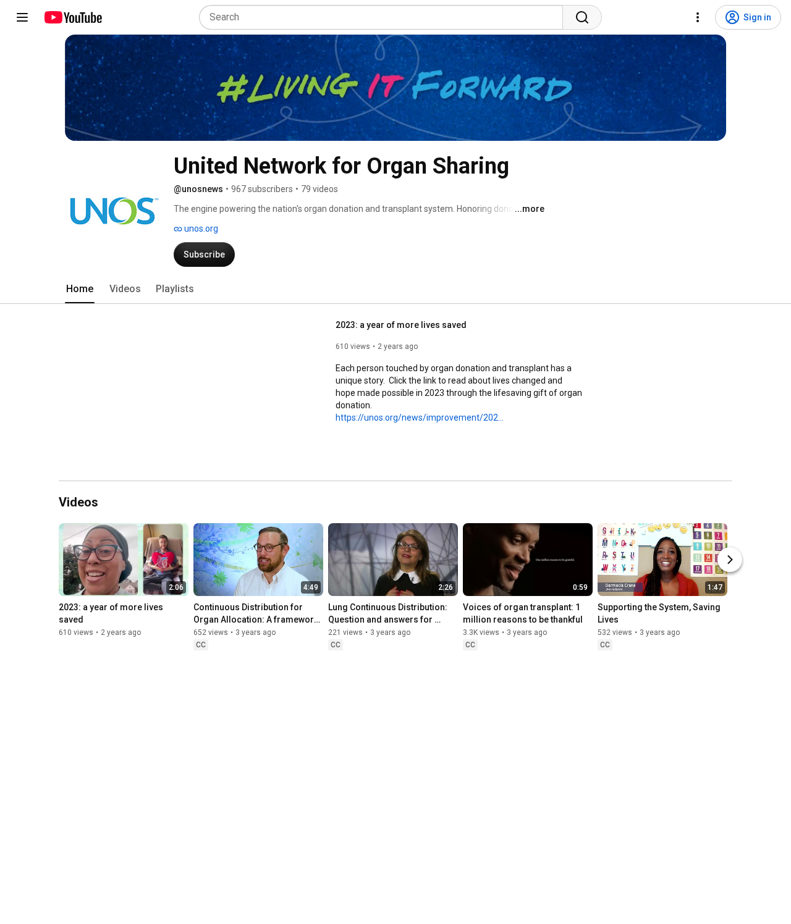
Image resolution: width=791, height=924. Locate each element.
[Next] (729, 560)
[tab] (80, 289)
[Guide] (22, 17)
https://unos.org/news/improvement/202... (420, 417)
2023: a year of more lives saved (401, 325)
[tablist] (395, 289)
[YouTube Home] (73, 17)
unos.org (200, 228)
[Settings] (697, 17)
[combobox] (384, 17)
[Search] (582, 17)
